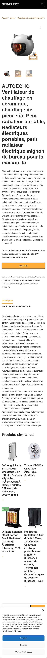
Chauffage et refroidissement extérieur (26, 280)
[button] (43, 610)
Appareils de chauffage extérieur (22, 277)
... (12, 482)
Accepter (23, 638)
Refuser (23, 645)
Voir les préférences (23, 652)
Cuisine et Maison (8, 284)
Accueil (5, 18)
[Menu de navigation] (42, 4)
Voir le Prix (23, 266)
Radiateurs (25, 284)
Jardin (12, 18)
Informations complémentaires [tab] (16, 306)
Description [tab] (7, 301)
